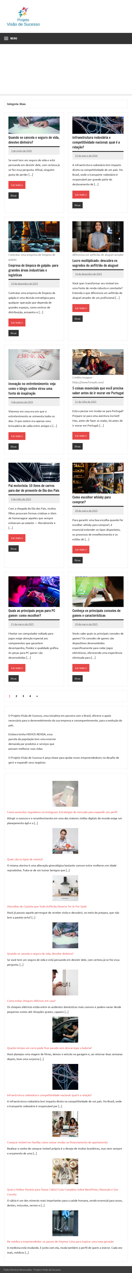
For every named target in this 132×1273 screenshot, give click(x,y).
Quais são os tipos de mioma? (25, 859)
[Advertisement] (66, 70)
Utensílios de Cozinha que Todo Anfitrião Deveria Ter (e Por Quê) (46, 906)
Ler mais (16, 184)
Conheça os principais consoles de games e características (96, 613)
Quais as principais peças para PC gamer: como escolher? (31, 613)
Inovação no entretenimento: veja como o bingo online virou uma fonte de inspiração (32, 388)
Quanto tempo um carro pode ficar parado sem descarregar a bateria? (49, 1047)
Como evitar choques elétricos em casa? (31, 1000)
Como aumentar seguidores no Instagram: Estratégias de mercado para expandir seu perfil (62, 812)
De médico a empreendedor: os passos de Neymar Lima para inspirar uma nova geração (60, 1241)
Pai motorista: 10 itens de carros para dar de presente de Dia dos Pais (33, 488)
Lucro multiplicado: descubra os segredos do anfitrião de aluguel (95, 263)
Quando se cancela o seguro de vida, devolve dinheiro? (33, 140)
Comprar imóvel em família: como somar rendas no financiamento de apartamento (57, 1142)
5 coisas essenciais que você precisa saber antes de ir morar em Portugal (98, 391)
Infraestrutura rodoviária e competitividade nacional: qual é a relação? (96, 142)
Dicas (13, 195)
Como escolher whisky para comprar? (91, 500)
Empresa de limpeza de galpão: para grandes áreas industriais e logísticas (33, 270)
